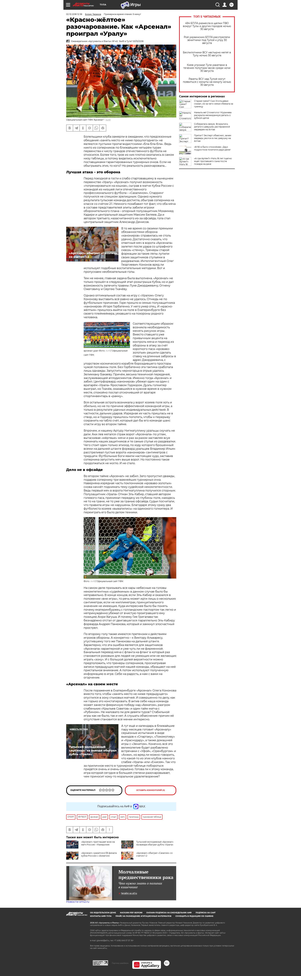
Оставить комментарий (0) (150, 790)
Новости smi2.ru (77, 901)
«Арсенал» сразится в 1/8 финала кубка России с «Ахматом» (99, 854)
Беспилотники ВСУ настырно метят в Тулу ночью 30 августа (207, 54)
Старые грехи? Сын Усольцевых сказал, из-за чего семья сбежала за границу (213, 104)
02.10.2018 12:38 (74, 14)
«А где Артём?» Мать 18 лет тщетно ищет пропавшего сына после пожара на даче (213, 161)
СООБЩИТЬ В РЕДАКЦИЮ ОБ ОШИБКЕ (194, 916)
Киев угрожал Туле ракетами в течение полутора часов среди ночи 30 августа (206, 68)
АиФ (108, 119)
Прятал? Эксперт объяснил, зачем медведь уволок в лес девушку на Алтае (212, 138)
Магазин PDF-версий (131, 913)
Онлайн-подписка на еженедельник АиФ (169, 913)
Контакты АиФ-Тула (100, 916)
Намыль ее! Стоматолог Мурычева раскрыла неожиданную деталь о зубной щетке (212, 115)
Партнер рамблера (120, 963)
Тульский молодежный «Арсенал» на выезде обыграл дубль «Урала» (154, 843)
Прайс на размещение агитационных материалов (143, 916)
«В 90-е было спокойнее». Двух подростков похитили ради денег (212, 148)
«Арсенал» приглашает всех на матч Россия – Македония (98, 843)
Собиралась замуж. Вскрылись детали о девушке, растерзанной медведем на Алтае (212, 127)
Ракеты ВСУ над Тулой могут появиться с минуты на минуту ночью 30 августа (207, 82)
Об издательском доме (103, 913)
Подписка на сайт (205, 913)
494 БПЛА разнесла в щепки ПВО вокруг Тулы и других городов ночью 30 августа (207, 26)
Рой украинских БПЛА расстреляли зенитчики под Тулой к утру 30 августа (207, 40)
